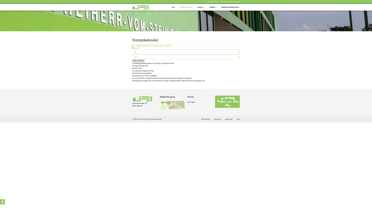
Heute (158, 45)
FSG (173, 7)
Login (238, 119)
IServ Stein (191, 102)
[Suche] (186, 48)
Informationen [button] (185, 7)
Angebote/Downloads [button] (229, 7)
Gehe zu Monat (165, 45)
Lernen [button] (212, 7)
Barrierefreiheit (205, 119)
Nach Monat (143, 45)
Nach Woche (151, 45)
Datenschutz (228, 119)
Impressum (217, 119)
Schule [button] (200, 7)
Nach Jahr (135, 45)
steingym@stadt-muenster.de (231, 1)
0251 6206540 (213, 1)
